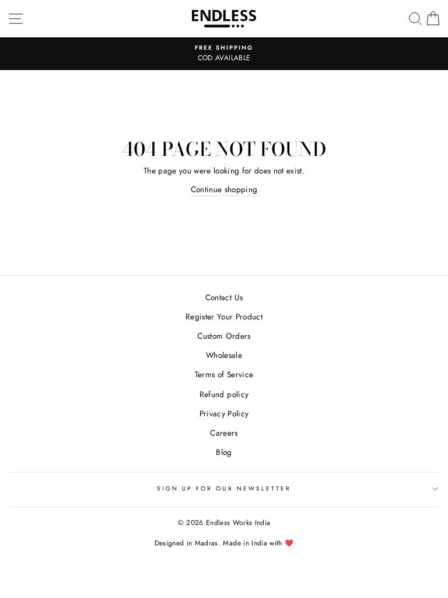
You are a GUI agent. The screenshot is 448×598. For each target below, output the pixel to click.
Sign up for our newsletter (224, 488)
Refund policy (224, 394)
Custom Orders (223, 336)
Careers (223, 433)
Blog (224, 452)
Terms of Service (224, 374)
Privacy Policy (224, 413)
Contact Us (224, 297)
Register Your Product (224, 316)
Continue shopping (224, 189)
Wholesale (224, 355)
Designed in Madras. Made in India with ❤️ (224, 543)
